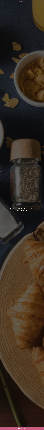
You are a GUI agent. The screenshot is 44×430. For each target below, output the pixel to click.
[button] (42, 1)
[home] (22, 1)
